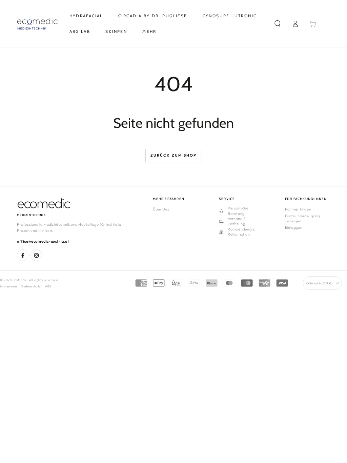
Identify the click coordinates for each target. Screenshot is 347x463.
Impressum (8, 286)
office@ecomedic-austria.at (43, 241)
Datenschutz (31, 286)
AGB (48, 286)
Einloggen (293, 227)
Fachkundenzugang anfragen (302, 218)
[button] (277, 23)
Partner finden (298, 209)
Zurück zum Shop (173, 155)
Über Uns (161, 209)
